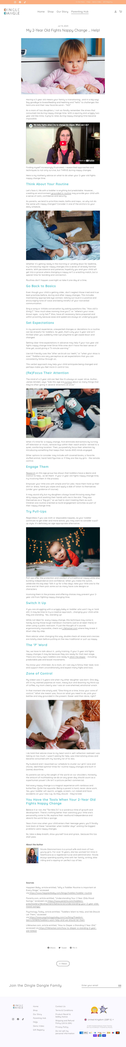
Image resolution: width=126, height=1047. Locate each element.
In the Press (80, 2)
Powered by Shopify (106, 1027)
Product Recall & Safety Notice (63, 1015)
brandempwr (95, 1027)
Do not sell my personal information (65, 1032)
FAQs (88, 2)
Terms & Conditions (64, 1010)
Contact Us (60, 1006)
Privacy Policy (62, 1027)
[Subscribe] (119, 985)
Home (41, 11)
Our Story (62, 11)
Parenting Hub (79, 11)
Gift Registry (107, 2)
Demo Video (96, 2)
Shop (51, 11)
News (64, 963)
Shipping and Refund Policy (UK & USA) (65, 1021)
